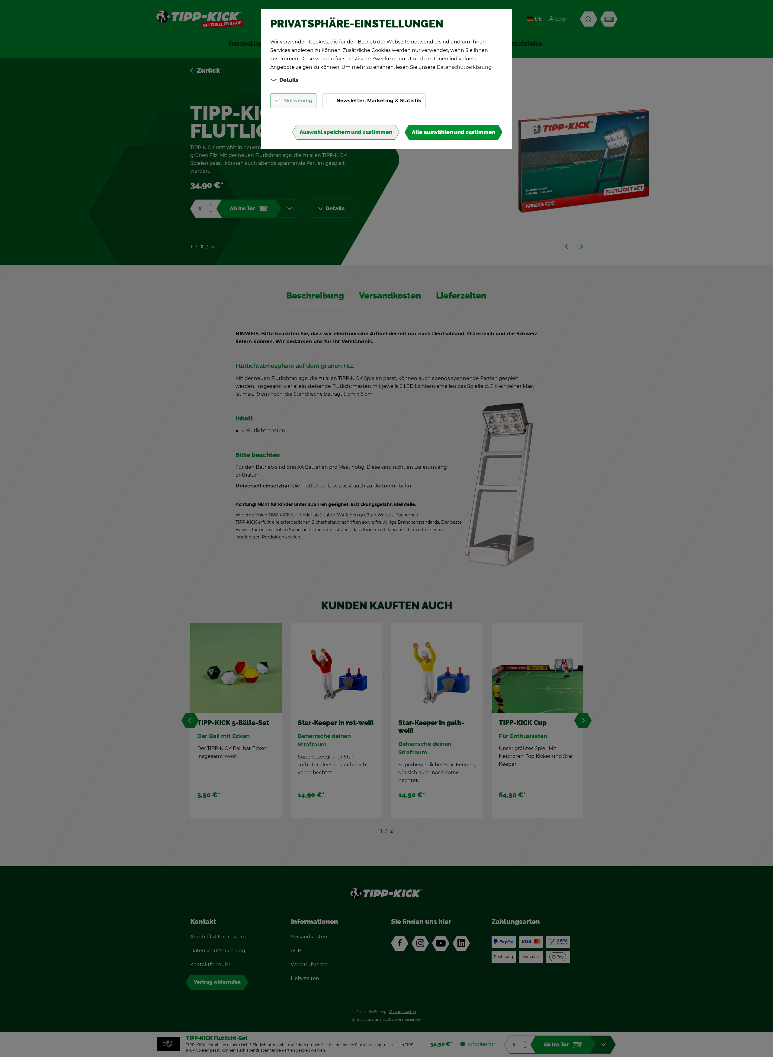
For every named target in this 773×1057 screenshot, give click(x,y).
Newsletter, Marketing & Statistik (379, 101)
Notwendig (298, 101)
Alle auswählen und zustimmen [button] (453, 132)
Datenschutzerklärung (464, 67)
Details (288, 80)
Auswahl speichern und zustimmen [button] (346, 132)
